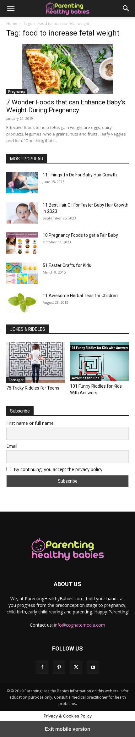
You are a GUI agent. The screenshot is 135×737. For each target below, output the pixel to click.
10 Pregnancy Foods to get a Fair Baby (80, 235)
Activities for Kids (86, 378)
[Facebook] (42, 667)
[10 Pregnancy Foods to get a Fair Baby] (22, 243)
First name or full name (30, 423)
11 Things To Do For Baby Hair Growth (80, 174)
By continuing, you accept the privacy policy (57, 469)
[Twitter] (76, 667)
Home (11, 23)
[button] (11, 8)
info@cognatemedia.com (79, 625)
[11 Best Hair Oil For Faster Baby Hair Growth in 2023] (22, 213)
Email (11, 446)
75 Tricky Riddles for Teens (32, 388)
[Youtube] (93, 667)
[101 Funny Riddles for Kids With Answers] (99, 361)
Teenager (16, 380)
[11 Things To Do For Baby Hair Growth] (22, 183)
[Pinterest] (59, 667)
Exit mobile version (67, 729)
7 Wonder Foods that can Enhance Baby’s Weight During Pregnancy (65, 106)
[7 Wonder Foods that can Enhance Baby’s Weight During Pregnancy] (67, 69)
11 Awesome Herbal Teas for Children (80, 295)
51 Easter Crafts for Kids (67, 265)
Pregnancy (16, 91)
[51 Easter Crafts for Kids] (22, 273)
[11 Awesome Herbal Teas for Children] (22, 302)
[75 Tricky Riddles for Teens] (35, 362)
